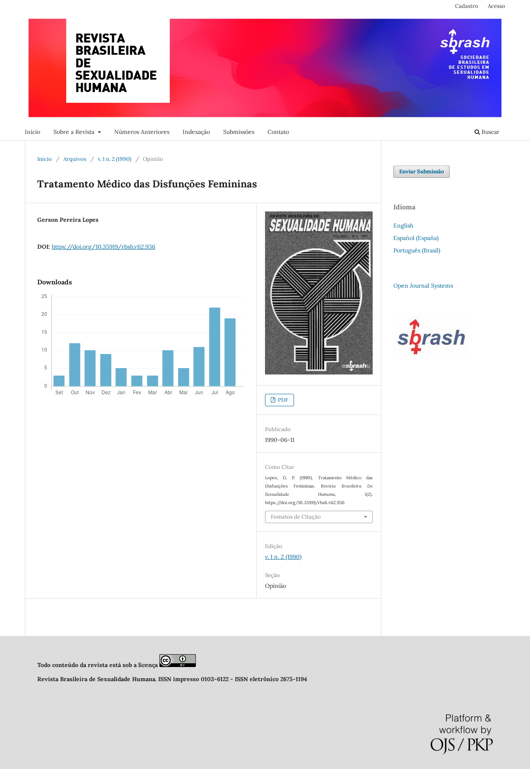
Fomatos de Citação (296, 516)
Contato (278, 132)
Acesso (496, 6)
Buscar (489, 132)
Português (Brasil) (416, 250)
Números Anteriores (141, 132)
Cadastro (466, 6)
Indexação (196, 132)
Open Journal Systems (423, 285)
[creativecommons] (177, 665)
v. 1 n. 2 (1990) (114, 159)
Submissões (238, 132)
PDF (282, 399)
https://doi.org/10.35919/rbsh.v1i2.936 (103, 246)
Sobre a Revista (74, 132)
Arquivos (74, 159)
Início (32, 132)
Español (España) (415, 238)
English (403, 225)
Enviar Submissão (421, 171)
